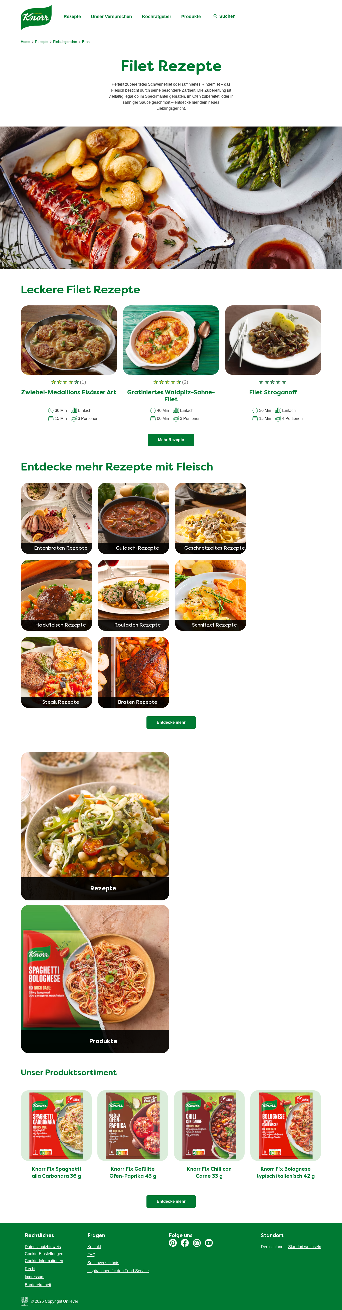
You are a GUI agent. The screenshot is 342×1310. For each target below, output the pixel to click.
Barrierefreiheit (38, 1285)
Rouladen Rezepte (137, 625)
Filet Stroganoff (273, 393)
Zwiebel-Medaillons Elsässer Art (68, 393)
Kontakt (94, 1247)
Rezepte (72, 16)
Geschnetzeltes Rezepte (214, 548)
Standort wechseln (304, 1247)
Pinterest (173, 1243)
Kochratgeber (156, 16)
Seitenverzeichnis (103, 1263)
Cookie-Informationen (44, 1261)
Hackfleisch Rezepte (60, 625)
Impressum (34, 1277)
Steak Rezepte (60, 702)
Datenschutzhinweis (43, 1247)
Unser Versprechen (111, 16)
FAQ (91, 1255)
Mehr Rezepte (171, 440)
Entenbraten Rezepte (60, 548)
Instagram (197, 1243)
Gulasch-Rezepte (137, 548)
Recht (30, 1269)
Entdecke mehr (171, 1201)
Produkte (191, 16)
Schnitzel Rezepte (214, 625)
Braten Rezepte (137, 702)
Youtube (209, 1243)
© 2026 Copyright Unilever (54, 1301)
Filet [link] (86, 42)
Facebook (185, 1243)
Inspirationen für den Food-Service (118, 1271)
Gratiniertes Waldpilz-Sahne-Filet (171, 396)
